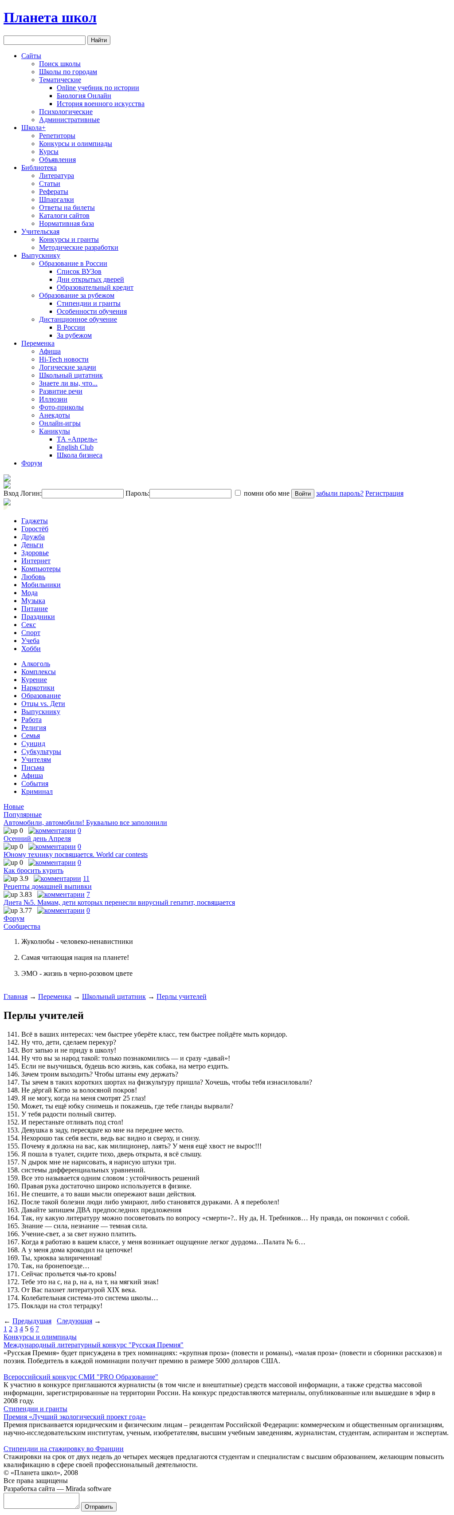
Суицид (33, 743)
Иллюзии (53, 399)
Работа (31, 719)
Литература (56, 175)
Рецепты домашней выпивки (48, 886)
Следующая (74, 1321)
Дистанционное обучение (78, 319)
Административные (69, 119)
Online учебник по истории (98, 87)
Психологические (66, 111)
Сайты (31, 55)
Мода (29, 592)
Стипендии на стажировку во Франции (64, 1448)
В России (71, 327)
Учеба (30, 640)
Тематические (60, 79)
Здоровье (35, 552)
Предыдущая (31, 1321)
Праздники (38, 616)
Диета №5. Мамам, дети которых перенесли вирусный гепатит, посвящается (119, 902)
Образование (41, 695)
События (34, 783)
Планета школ (50, 17)
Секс (28, 624)
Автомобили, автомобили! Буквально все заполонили (85, 822)
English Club (75, 447)
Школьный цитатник (71, 375)
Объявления (57, 159)
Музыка (33, 600)
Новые (14, 806)
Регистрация (384, 493)
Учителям (36, 759)
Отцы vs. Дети (43, 703)
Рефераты (53, 191)
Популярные (23, 814)
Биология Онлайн (84, 95)
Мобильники (41, 584)
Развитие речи (60, 391)
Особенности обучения (92, 311)
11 (86, 878)
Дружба (33, 537)
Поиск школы (60, 63)
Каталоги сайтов (64, 215)
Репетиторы (57, 135)
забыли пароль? (340, 493)
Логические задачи (67, 367)
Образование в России (73, 263)
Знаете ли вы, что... (68, 383)
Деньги (32, 544)
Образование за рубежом (76, 295)
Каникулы (54, 431)
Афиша (50, 351)
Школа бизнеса (79, 455)
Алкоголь (35, 663)
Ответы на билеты (67, 207)
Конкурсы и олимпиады (75, 143)
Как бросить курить (33, 870)
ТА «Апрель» (77, 439)
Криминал (37, 791)
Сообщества (22, 926)
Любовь (33, 576)
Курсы (49, 151)
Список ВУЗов (79, 271)
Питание (34, 608)
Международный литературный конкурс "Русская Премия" (94, 1345)
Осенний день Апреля (37, 838)
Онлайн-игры (60, 423)
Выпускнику (40, 255)
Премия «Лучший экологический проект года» (75, 1416)
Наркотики (38, 687)
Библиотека (39, 167)
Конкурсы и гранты (69, 239)
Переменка (38, 343)
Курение (34, 679)
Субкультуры (41, 751)
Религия (33, 727)
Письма (32, 767)
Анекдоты (54, 415)
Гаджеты (34, 521)
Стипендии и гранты (89, 303)
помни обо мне (266, 493)
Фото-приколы (61, 407)
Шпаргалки (56, 199)
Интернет (36, 560)
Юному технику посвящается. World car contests (76, 854)
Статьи (49, 183)
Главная (15, 996)
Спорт (30, 632)
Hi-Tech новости (64, 359)
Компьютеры (41, 568)
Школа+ (33, 127)
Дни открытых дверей (90, 279)
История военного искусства (101, 103)
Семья (30, 735)
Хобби (31, 648)
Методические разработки (78, 247)
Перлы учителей (182, 996)
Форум (31, 463)
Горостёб (34, 529)
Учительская (40, 231)
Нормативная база (66, 223)
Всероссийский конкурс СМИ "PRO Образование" (81, 1377)
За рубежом (74, 335)
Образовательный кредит (95, 287)
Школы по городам (68, 71)
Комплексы (38, 671)
